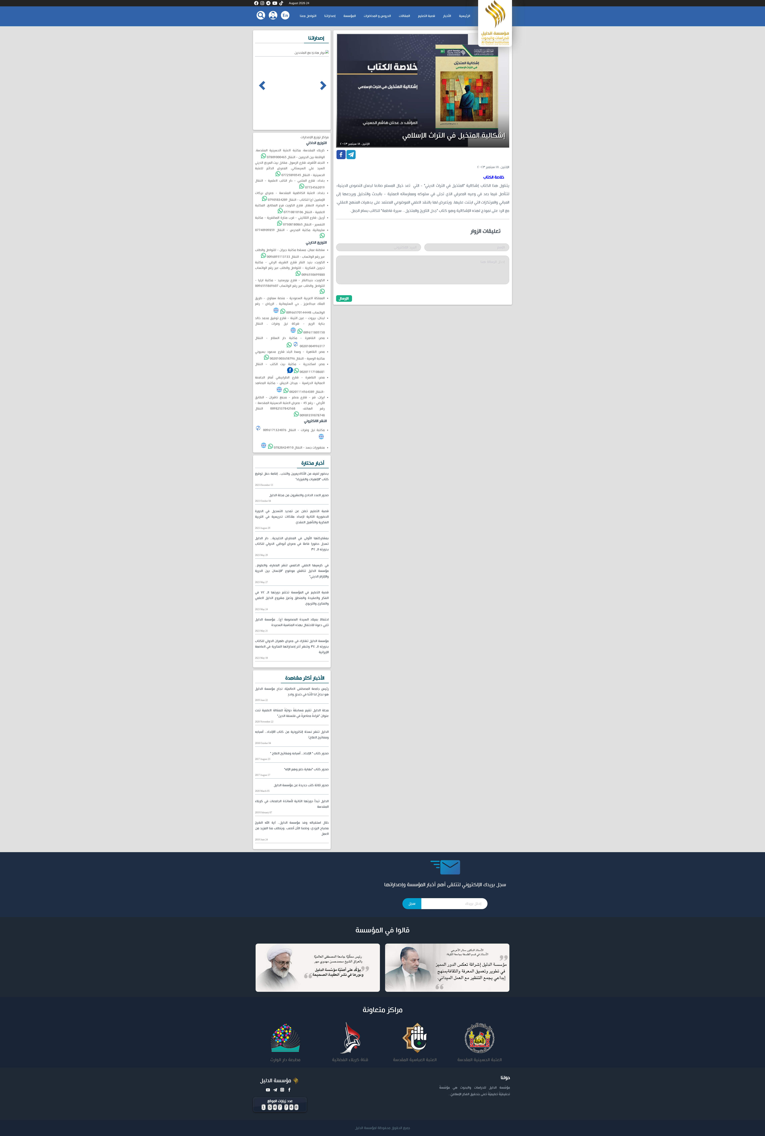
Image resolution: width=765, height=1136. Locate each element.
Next (316, 85)
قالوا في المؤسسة (382, 930)
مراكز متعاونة (383, 1010)
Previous (256, 85)
